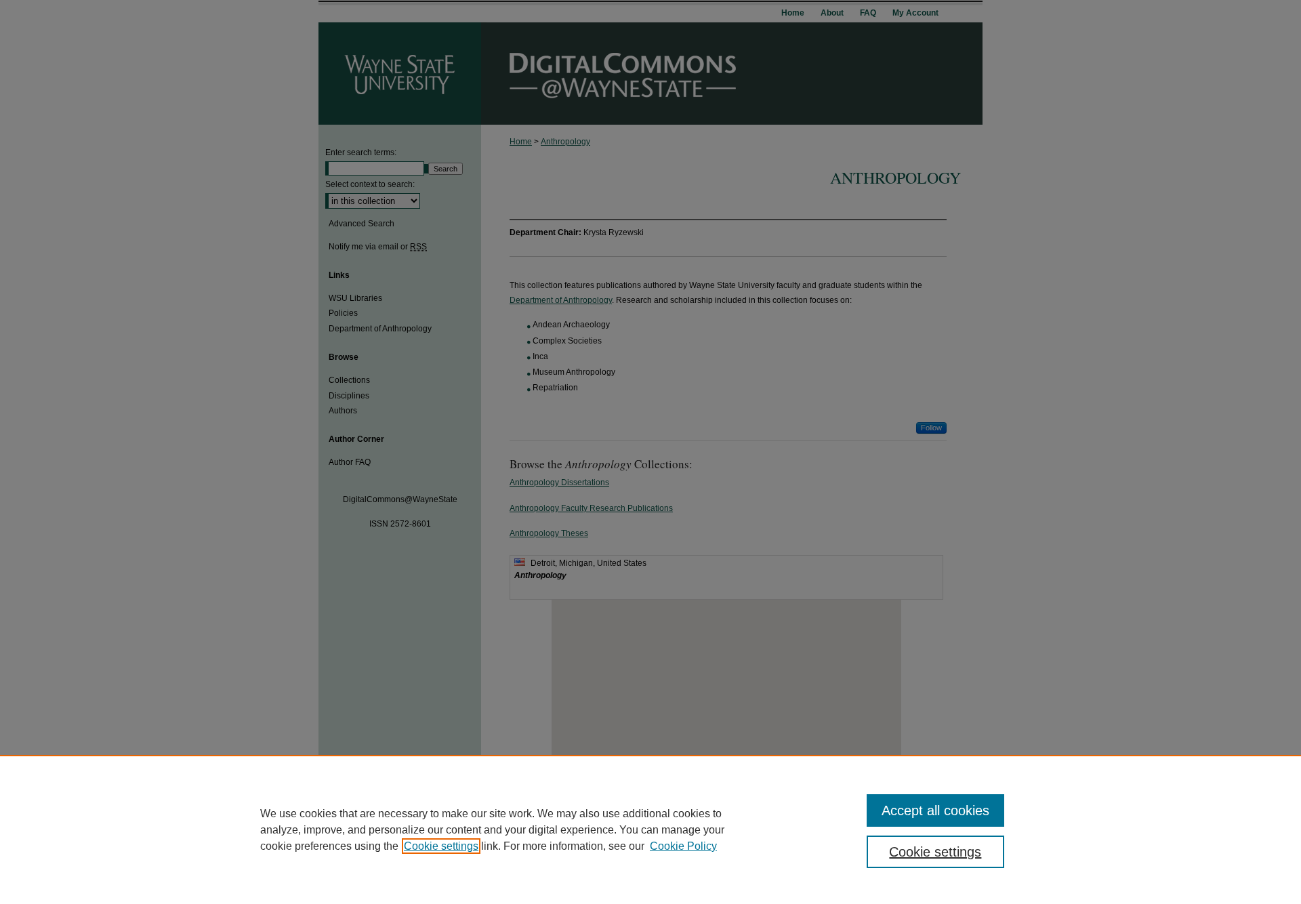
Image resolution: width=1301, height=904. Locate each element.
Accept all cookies (935, 810)
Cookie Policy (683, 846)
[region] (650, 829)
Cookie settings (441, 846)
